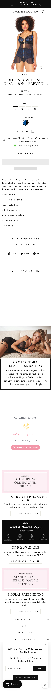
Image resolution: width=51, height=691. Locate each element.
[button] (25, 162)
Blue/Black (25, 122)
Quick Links (25, 633)
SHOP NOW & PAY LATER (25, 561)
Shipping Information (25, 239)
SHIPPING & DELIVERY (25, 513)
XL (35, 109)
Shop (25, 626)
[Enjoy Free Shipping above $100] (25, 481)
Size (25, 104)
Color (25, 117)
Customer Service (25, 619)
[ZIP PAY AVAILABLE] (25, 532)
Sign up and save (25, 639)
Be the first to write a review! (25, 447)
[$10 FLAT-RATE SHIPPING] (25, 579)
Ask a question (25, 245)
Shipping (21, 94)
